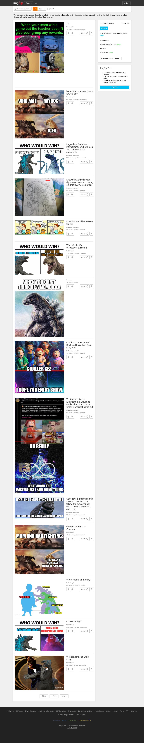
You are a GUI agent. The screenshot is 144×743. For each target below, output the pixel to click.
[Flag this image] (91, 33)
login (102, 35)
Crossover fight (74, 621)
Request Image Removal (66, 715)
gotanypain (70, 26)
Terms (122, 711)
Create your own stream (110, 58)
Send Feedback (81, 715)
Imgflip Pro (10, 711)
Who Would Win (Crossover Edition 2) (77, 246)
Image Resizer (99, 711)
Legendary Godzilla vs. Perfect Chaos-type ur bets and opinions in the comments (79, 148)
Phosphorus (106, 52)
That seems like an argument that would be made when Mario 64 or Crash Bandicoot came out (79, 403)
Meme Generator (30, 711)
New (40, 9)
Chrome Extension (85, 720)
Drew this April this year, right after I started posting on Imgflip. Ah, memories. (79, 182)
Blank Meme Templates (46, 711)
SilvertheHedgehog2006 (110, 44)
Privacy (114, 711)
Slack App (134, 711)
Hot (35, 9)
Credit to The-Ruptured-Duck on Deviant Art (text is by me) (78, 345)
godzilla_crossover (22, 9)
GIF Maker (19, 711)
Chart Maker (72, 711)
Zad (68, 23)
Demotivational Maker (85, 711)
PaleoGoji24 (71, 251)
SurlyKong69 (71, 583)
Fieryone (103, 48)
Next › (64, 696)
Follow (104, 28)
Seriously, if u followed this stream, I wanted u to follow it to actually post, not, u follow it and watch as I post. (79, 504)
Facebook (56, 720)
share (83, 33)
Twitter (64, 720)
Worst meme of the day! (78, 579)
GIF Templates (61, 711)
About (108, 711)
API (127, 711)
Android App (72, 720)
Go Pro (115, 87)
